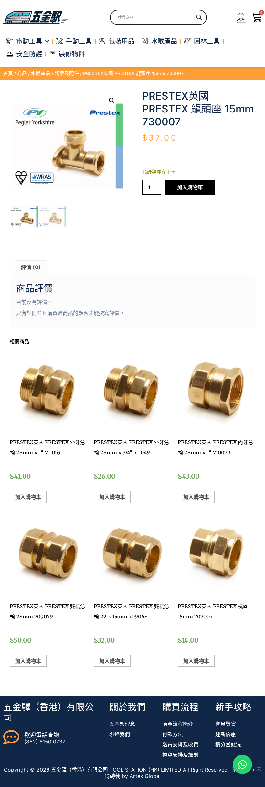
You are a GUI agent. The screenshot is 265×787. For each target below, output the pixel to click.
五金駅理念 (122, 724)
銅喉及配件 (67, 73)
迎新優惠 (225, 734)
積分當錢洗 (228, 744)
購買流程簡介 (177, 724)
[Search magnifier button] (199, 17)
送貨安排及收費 (180, 744)
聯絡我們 (119, 734)
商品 (22, 73)
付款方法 (172, 734)
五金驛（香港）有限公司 (48, 712)
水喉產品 (40, 73)
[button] (112, 100)
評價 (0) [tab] (31, 267)
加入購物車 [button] (28, 497)
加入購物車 (190, 187)
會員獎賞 (225, 724)
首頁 (8, 73)
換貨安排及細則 (180, 755)
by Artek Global (141, 776)
